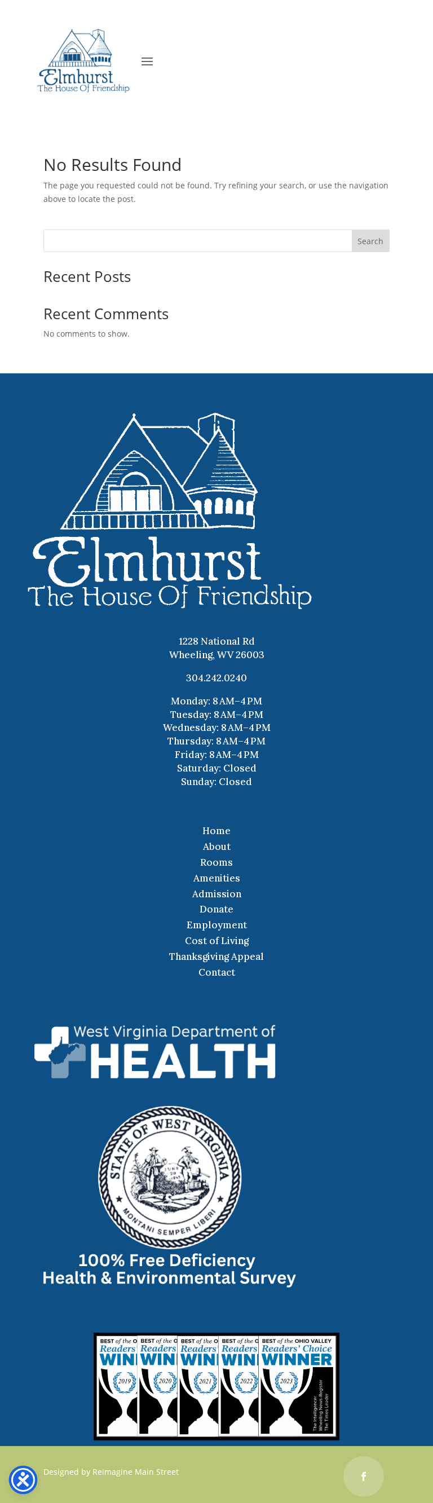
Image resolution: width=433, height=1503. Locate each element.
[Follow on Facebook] (363, 1476)
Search (370, 241)
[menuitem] (216, 831)
